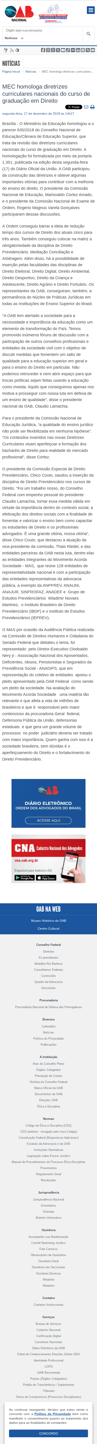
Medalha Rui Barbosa (48, 963)
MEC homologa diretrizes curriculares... (68, 71)
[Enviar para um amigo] (86, 107)
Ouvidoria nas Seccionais (48, 1267)
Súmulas (48, 1211)
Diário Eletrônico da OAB (48, 1348)
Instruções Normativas (48, 1150)
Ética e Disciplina (48, 1106)
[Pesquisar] (89, 34)
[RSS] (88, 50)
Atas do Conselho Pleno (48, 1063)
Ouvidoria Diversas (48, 1273)
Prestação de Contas (48, 1076)
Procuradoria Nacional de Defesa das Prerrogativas (48, 1007)
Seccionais (48, 988)
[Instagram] (48, 50)
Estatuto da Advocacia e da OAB (48, 1143)
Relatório (48, 1279)
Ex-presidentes (48, 957)
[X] (58, 50)
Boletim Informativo (48, 1217)
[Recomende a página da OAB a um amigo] (93, 50)
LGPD (49, 1366)
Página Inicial (11, 71)
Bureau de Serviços (48, 1324)
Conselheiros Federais (48, 969)
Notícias (11, 38)
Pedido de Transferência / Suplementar (48, 1384)
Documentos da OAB (48, 1094)
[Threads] (53, 50)
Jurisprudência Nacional (48, 1199)
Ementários (48, 1205)
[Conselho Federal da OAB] (19, 14)
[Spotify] (83, 50)
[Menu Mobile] (91, 10)
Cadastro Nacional (48, 1330)
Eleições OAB (48, 1100)
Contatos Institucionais (49, 1304)
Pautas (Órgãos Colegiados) (48, 1378)
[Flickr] (73, 50)
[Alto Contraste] (18, 50)
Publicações (49, 1044)
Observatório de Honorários (48, 1255)
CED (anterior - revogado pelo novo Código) (48, 1131)
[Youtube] (63, 50)
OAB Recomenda (48, 1372)
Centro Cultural (48, 928)
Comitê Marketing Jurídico (48, 1243)
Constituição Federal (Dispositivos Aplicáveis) (49, 1137)
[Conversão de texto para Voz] (11, 50)
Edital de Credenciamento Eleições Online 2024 (48, 1354)
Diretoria (48, 951)
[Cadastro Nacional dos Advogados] (48, 862)
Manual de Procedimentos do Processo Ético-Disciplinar (48, 1162)
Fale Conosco (48, 1249)
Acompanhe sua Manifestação (48, 1237)
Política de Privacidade (48, 1038)
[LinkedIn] (78, 50)
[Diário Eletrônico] (48, 803)
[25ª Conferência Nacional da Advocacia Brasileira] (53, 13)
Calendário (48, 1026)
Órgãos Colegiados (48, 1069)
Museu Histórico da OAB (48, 920)
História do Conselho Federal (48, 1082)
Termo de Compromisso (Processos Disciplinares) (48, 1397)
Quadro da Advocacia (48, 982)
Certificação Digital (48, 1336)
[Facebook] (43, 50)
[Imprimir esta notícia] (92, 107)
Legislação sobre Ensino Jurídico (48, 1156)
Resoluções (48, 1180)
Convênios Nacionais (48, 1342)
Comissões (48, 976)
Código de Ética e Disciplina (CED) (48, 1125)
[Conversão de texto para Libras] (5, 50)
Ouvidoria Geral (48, 1261)
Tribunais (49, 1391)
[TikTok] (68, 50)
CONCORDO (48, 1433)
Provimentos (48, 1168)
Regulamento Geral (48, 1174)
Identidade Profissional (48, 1360)
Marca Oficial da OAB (48, 1088)
